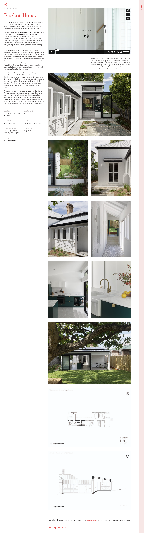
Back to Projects (12, 9)
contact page (92, 520)
